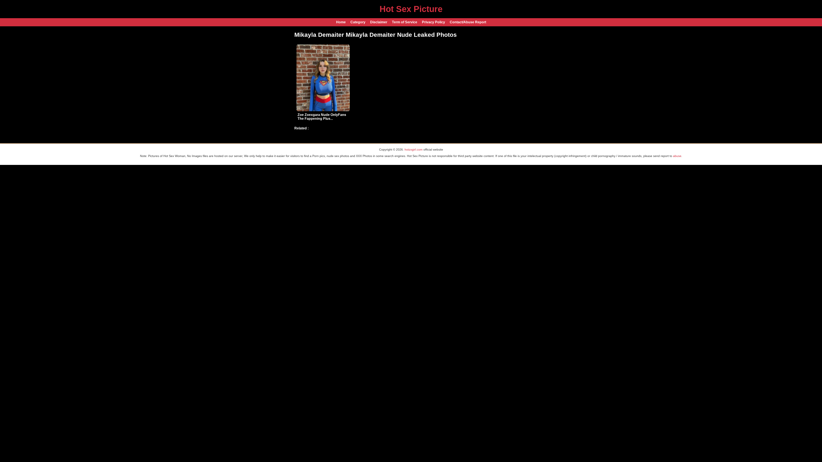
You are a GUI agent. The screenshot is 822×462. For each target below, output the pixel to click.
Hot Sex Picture (411, 9)
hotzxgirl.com (414, 149)
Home (341, 22)
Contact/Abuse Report (468, 22)
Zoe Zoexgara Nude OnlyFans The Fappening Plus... (322, 116)
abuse (677, 156)
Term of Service (404, 22)
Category (357, 22)
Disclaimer (378, 22)
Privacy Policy (433, 22)
